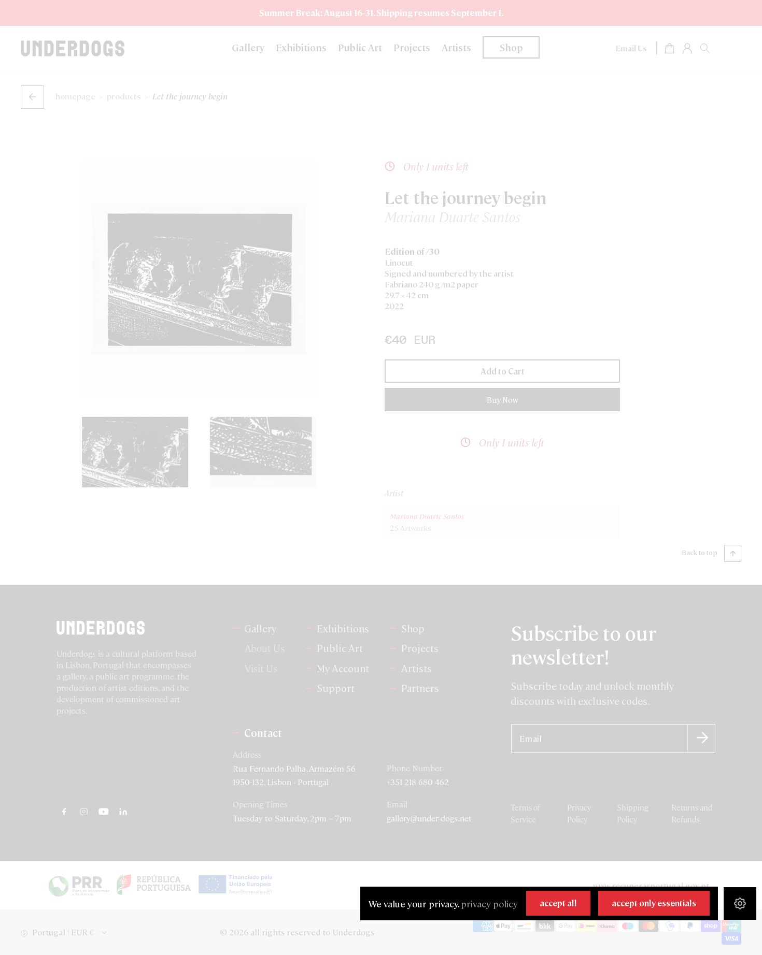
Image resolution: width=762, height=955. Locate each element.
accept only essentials (654, 903)
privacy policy (489, 903)
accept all (558, 903)
